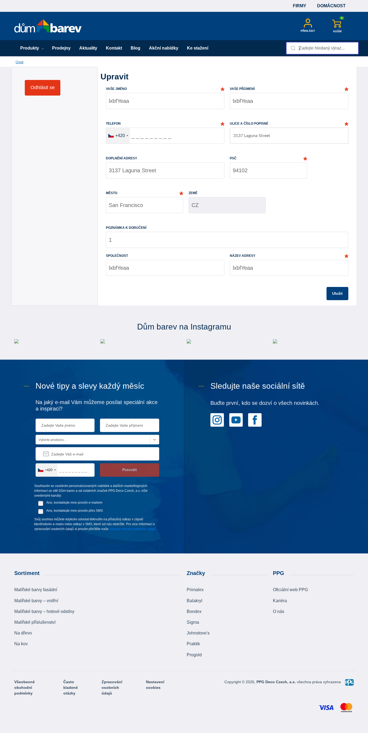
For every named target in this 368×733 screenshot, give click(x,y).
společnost (117, 256)
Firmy (299, 5)
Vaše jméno (116, 89)
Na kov (21, 643)
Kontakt (114, 48)
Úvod (19, 62)
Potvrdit (129, 470)
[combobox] (322, 48)
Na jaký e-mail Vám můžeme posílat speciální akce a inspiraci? (97, 405)
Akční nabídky (163, 48)
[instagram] (217, 420)
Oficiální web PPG (290, 589)
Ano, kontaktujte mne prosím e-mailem (74, 502)
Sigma (193, 622)
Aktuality (88, 48)
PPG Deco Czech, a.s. (276, 682)
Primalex (195, 589)
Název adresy (242, 256)
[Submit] (292, 48)
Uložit (337, 293)
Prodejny (61, 48)
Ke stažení (197, 48)
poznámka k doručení (126, 228)
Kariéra (280, 600)
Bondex (194, 611)
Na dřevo (23, 633)
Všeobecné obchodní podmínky (24, 687)
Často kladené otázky (70, 687)
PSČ (233, 158)
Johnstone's (198, 633)
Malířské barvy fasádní (35, 589)
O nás (278, 611)
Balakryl (194, 600)
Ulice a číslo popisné (249, 123)
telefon (113, 123)
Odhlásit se (42, 87)
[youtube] (236, 420)
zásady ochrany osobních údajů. (133, 529)
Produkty (30, 48)
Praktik (193, 643)
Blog (135, 48)
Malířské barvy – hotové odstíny (44, 611)
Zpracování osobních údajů (112, 687)
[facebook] (255, 420)
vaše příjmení (242, 89)
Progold (194, 655)
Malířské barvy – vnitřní (36, 600)
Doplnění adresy (121, 158)
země (193, 193)
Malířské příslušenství (34, 622)
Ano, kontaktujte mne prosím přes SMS (74, 511)
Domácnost (331, 5)
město (111, 193)
